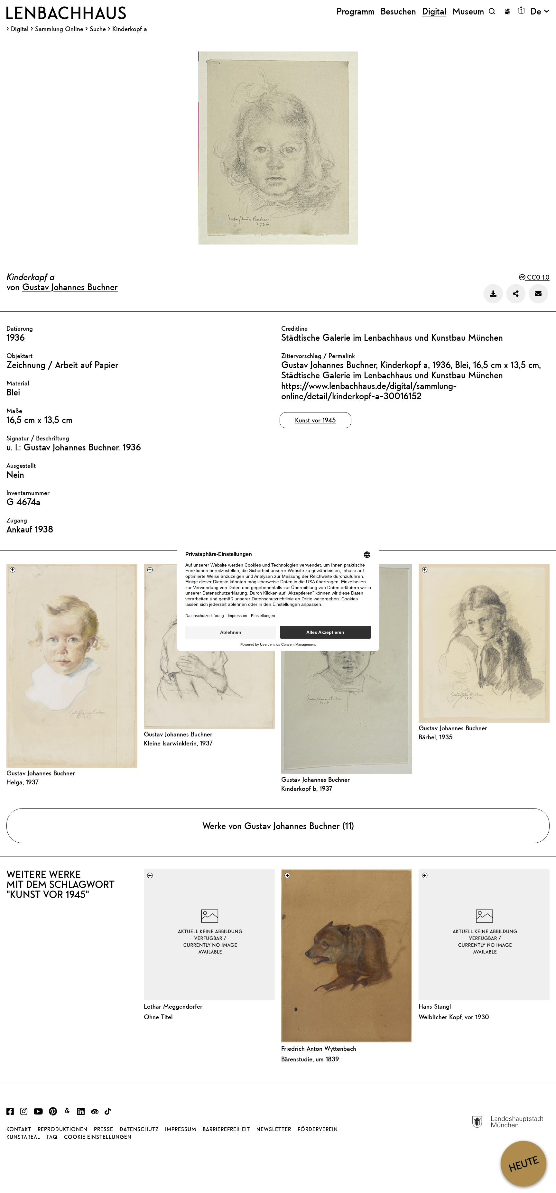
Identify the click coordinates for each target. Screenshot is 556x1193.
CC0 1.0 (537, 277)
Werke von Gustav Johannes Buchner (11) (278, 825)
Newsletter (273, 1129)
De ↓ (540, 11)
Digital (20, 29)
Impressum (180, 1129)
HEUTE (523, 1163)
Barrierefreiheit (226, 1129)
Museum (468, 11)
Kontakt (18, 1129)
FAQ (52, 1137)
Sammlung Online (59, 29)
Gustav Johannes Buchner (70, 286)
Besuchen (398, 11)
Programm (356, 11)
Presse (103, 1129)
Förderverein (318, 1129)
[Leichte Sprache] (521, 10)
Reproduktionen (63, 1129)
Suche (98, 29)
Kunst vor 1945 (315, 420)
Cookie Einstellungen (98, 1137)
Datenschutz (139, 1129)
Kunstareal (23, 1137)
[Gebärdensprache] (507, 11)
